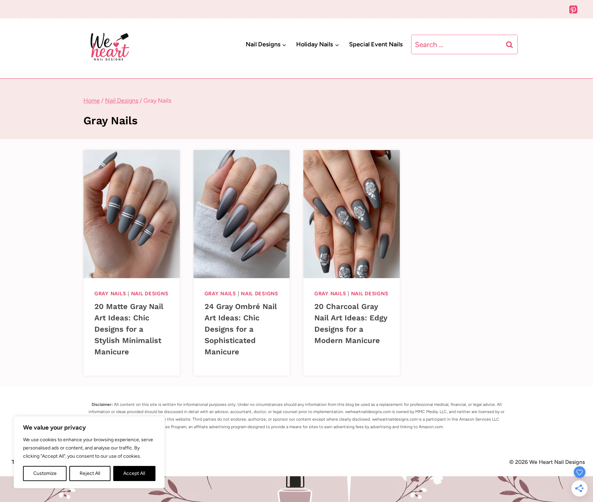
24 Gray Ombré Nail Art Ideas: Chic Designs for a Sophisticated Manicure (241, 329)
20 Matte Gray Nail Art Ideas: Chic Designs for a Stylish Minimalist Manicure (128, 329)
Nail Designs (149, 293)
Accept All (134, 473)
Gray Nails (110, 293)
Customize (45, 473)
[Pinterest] (573, 9)
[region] (89, 452)
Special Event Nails (376, 44)
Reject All (90, 473)
